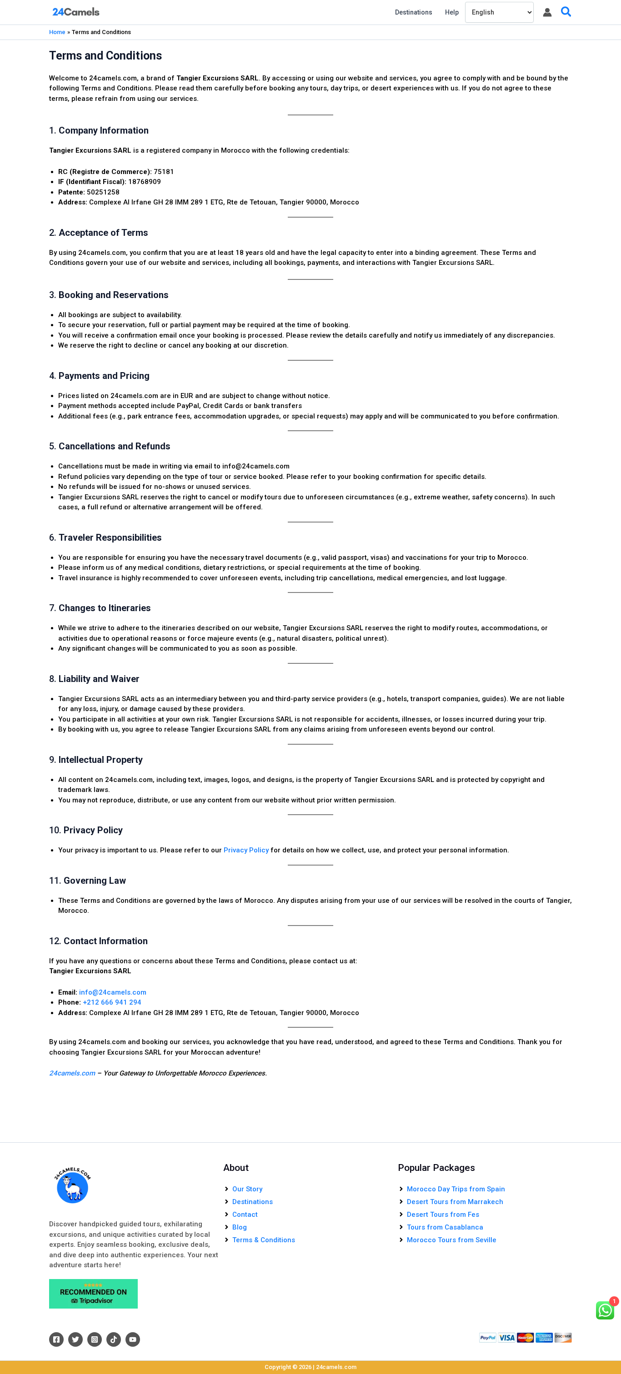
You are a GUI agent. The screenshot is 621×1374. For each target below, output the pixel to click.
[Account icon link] (547, 12)
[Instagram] (94, 1339)
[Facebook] (56, 1339)
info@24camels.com (112, 992)
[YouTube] (132, 1339)
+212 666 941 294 (112, 1002)
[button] (566, 12)
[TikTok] (113, 1339)
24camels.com (72, 1073)
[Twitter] (75, 1339)
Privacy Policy (246, 850)
